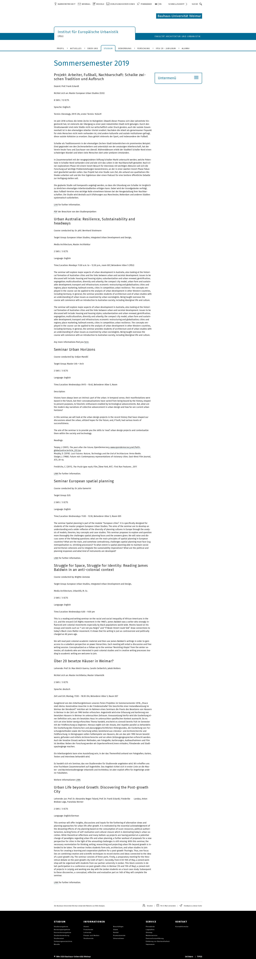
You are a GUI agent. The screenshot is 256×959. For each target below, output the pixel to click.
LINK (56, 473)
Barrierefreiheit (66, 4)
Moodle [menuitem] (100, 4)
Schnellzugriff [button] (176, 4)
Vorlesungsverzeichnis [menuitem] (122, 4)
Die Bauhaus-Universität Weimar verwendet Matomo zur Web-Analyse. (79, 906)
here (86, 342)
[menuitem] (64, 4)
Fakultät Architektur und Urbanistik (178, 36)
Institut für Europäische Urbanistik (88, 32)
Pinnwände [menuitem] (146, 4)
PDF (55, 211)
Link (56, 204)
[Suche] (201, 4)
